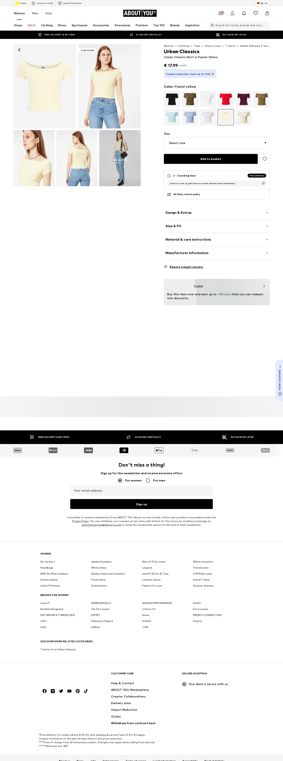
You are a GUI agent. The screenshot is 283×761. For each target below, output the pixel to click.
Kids (49, 13)
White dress (98, 567)
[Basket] (267, 13)
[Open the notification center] (244, 13)
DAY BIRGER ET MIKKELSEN (57, 615)
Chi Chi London (100, 609)
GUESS (146, 621)
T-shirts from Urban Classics (58, 649)
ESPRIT (95, 615)
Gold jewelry (99, 585)
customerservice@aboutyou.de (101, 525)
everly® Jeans (201, 579)
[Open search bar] (211, 25)
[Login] (232, 13)
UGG (43, 621)
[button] (217, 143)
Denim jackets (49, 579)
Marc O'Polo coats (154, 561)
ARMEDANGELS (101, 603)
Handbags (46, 567)
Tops (197, 45)
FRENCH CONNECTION (207, 615)
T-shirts (230, 45)
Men (35, 13)
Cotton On (149, 609)
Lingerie (147, 567)
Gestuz (197, 621)
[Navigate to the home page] (63, 675)
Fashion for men (152, 585)
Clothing (184, 45)
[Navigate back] (19, 50)
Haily (43, 627)
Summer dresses (203, 585)
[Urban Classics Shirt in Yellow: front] (44, 86)
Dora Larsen (200, 609)
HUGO (197, 603)
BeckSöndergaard (51, 609)
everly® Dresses (50, 585)
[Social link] (44, 691)
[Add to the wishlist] (265, 159)
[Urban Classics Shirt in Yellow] (34, 158)
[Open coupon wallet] (220, 13)
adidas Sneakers (101, 561)
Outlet (23, 3)
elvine (145, 615)
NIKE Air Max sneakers (54, 573)
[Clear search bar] (267, 25)
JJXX (145, 627)
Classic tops (213, 45)
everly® (45, 603)
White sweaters (203, 561)
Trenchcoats (201, 567)
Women (19, 13)
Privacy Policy (80, 521)
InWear (95, 627)
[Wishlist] (255, 13)
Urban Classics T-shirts (256, 45)
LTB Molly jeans (202, 573)
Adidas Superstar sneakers (108, 573)
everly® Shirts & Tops (155, 573)
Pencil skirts (98, 579)
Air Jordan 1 (47, 561)
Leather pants (151, 579)
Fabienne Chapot (102, 621)
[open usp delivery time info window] (263, 183)
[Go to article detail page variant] (172, 99)
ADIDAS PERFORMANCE (157, 603)
